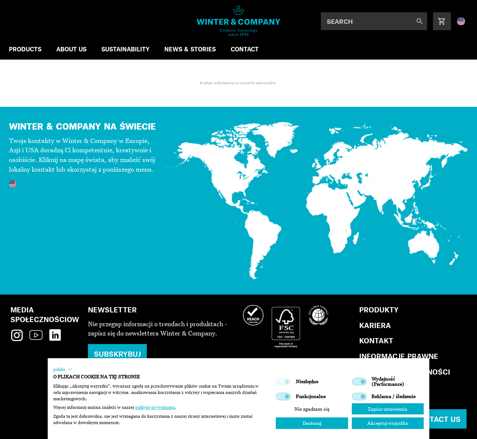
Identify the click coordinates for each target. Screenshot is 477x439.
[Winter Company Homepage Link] (238, 21)
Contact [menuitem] (245, 49)
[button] (62, 369)
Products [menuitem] (25, 49)
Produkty (379, 309)
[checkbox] (283, 381)
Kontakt (376, 340)
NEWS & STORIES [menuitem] (190, 49)
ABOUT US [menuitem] (71, 49)
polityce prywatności (155, 407)
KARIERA (375, 325)
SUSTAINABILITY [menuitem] (125, 49)
